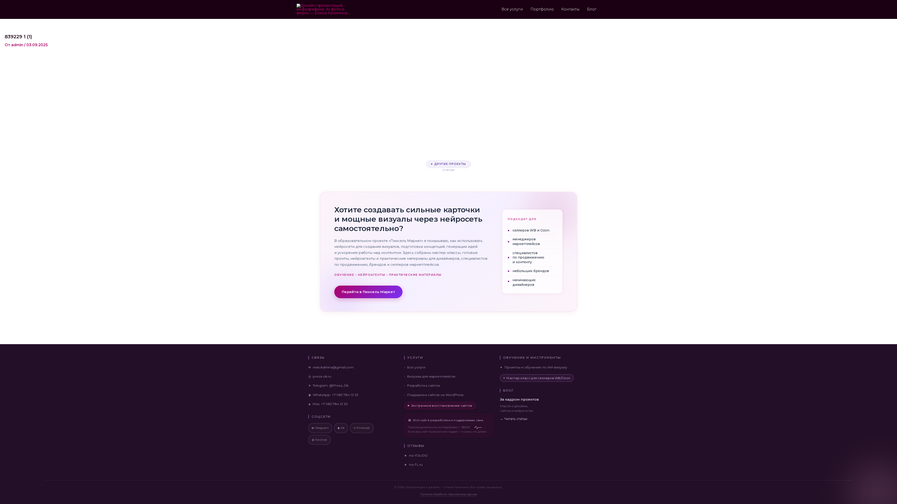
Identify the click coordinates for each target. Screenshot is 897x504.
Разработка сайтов (423, 385)
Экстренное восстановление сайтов (441, 405)
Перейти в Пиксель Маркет (368, 292)
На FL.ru (416, 464)
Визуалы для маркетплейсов (431, 376)
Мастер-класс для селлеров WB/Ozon (538, 378)
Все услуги (512, 9)
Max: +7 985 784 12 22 (330, 404)
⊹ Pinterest (361, 428)
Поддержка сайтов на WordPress (435, 395)
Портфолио (542, 9)
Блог (592, 9)
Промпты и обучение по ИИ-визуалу (535, 367)
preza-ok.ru (322, 376)
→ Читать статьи (513, 419)
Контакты (570, 9)
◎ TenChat (319, 439)
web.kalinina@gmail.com (333, 367)
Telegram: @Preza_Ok (331, 385)
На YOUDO (418, 455)
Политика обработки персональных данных (448, 494)
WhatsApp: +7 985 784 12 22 (335, 395)
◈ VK (341, 428)
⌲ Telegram (320, 428)
